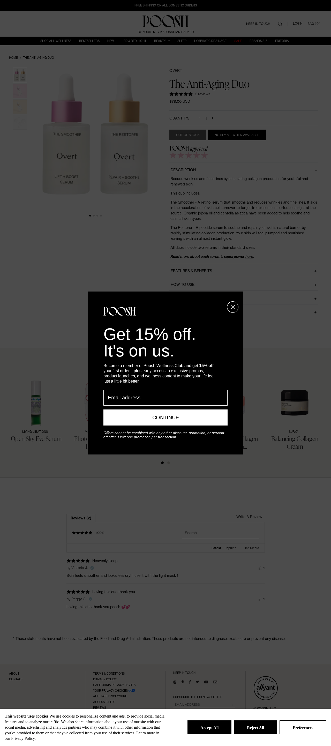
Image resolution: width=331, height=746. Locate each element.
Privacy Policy (23, 738)
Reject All (255, 728)
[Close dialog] (233, 307)
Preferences (303, 728)
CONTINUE (165, 417)
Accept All (209, 728)
